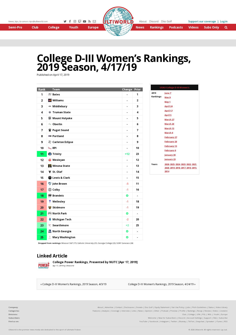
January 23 (170, 159)
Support (207, 318)
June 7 (168, 93)
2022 (188, 164)
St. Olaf (57, 172)
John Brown (59, 183)
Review (208, 311)
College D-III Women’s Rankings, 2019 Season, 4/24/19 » (162, 284)
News (140, 27)
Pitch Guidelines (199, 307)
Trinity (56, 154)
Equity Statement (162, 307)
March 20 (169, 123)
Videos (193, 27)
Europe (93, 27)
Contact (118, 307)
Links (134, 311)
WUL (210, 314)
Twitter (174, 321)
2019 (172, 167)
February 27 (171, 137)
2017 (183, 167)
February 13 (171, 146)
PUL (204, 314)
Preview (173, 311)
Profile (182, 311)
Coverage (115, 311)
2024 (177, 164)
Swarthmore (60, 225)
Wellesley (58, 201)
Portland (58, 136)
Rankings (157, 27)
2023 (183, 164)
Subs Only (211, 27)
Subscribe (223, 318)
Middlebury (59, 106)
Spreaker (210, 321)
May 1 (167, 101)
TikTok (191, 321)
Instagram (164, 321)
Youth (73, 27)
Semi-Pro (15, 27)
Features (96, 311)
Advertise (109, 307)
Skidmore (58, 207)
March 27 (169, 119)
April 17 (168, 110)
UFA (198, 314)
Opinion (148, 311)
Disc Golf (166, 21)
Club (35, 27)
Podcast (164, 311)
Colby (56, 189)
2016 (188, 167)
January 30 (170, 154)
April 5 (168, 115)
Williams (58, 100)
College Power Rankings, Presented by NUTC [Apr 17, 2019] (95, 262)
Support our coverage (202, 21)
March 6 (169, 132)
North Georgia (61, 231)
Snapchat (200, 321)
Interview (126, 311)
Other (156, 311)
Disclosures (129, 307)
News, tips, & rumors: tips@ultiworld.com (28, 21)
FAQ (215, 318)
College (53, 27)
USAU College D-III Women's (174, 87)
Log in (223, 21)
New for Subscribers (167, 318)
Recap (199, 311)
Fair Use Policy (178, 307)
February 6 (170, 150)
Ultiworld (70, 265)
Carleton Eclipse (62, 142)
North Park (59, 213)
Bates (56, 94)
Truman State (61, 112)
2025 (172, 164)
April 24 (168, 106)
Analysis (105, 311)
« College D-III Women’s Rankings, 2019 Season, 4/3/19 (73, 284)
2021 (194, 164)
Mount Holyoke (62, 118)
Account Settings (194, 318)
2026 (167, 164)
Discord (153, 21)
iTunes (219, 321)
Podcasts (176, 27)
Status (211, 307)
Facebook (153, 321)
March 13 (169, 128)
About (143, 21)
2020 (167, 167)
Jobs (188, 307)
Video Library (221, 307)
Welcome (152, 318)
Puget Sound (60, 130)
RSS (225, 321)
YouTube (143, 321)
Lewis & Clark (61, 177)
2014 (167, 171)
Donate (139, 307)
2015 (194, 167)
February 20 (171, 141)
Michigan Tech (61, 219)
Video (215, 311)
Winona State (61, 166)
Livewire (223, 311)
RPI (54, 148)
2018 (177, 167)
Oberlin (57, 124)
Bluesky (182, 321)
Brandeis (58, 195)
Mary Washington (63, 237)
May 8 (167, 97)
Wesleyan (58, 160)
